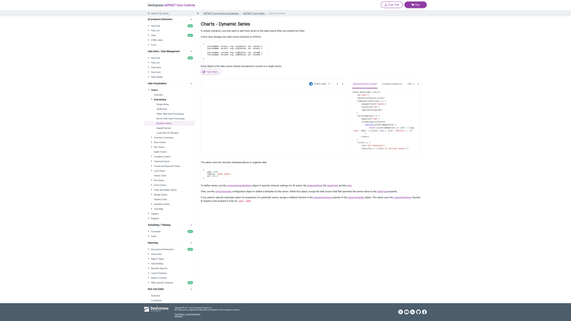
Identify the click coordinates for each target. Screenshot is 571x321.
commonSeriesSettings (239, 185)
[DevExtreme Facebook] (424, 312)
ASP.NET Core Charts (254, 13)
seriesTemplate (223, 191)
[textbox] (171, 13)
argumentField (314, 185)
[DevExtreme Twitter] (400, 312)
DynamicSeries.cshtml (365, 84)
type (349, 185)
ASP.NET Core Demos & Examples (221, 13)
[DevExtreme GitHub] (418, 312)
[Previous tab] (413, 84)
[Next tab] (418, 84)
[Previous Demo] (337, 83)
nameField (382, 191)
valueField (332, 185)
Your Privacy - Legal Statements (187, 314)
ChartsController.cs (392, 84)
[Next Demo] (342, 83)
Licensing (178, 316)
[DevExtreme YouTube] (406, 312)
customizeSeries (322, 197)
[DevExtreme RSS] (412, 312)
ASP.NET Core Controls (171, 5)
